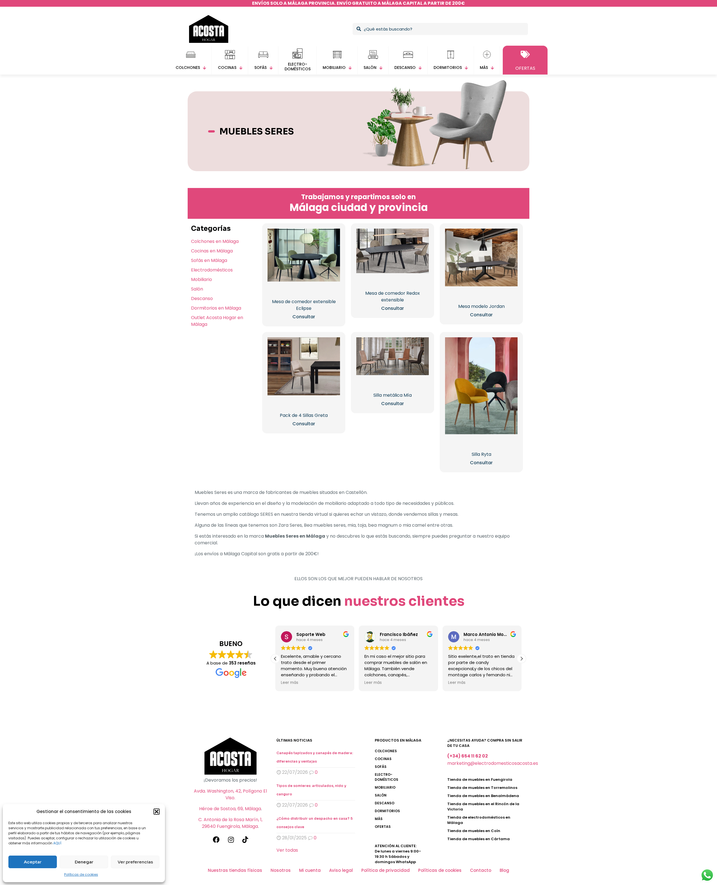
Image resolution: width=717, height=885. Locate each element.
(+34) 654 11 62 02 (467, 756)
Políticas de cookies (81, 874)
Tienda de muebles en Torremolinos (482, 787)
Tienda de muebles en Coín (473, 830)
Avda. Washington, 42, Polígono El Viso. (230, 794)
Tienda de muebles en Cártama (478, 839)
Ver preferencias (135, 862)
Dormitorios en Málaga (216, 308)
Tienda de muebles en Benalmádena (483, 795)
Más (379, 818)
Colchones (386, 751)
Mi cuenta (310, 870)
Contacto (480, 870)
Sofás (381, 766)
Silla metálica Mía (392, 395)
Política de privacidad (385, 870)
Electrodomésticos (212, 270)
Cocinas (383, 758)
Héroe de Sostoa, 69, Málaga (230, 808)
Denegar (84, 862)
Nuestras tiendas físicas (235, 870)
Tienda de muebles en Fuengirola (479, 779)
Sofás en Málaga (209, 260)
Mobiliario (201, 279)
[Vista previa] (332, 248)
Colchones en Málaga (215, 241)
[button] (156, 811)
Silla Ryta (481, 454)
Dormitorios (387, 811)
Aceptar (32, 862)
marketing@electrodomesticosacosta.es (492, 763)
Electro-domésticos (386, 777)
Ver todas (287, 850)
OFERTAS (383, 826)
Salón (197, 289)
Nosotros (281, 870)
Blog (504, 870)
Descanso (202, 298)
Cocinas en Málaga (212, 251)
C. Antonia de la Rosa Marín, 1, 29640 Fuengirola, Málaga (230, 823)
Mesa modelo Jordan (481, 306)
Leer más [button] (289, 682)
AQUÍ (57, 843)
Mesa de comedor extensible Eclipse (304, 305)
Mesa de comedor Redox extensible (392, 296)
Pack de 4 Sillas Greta (304, 415)
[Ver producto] (332, 236)
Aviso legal (341, 870)
